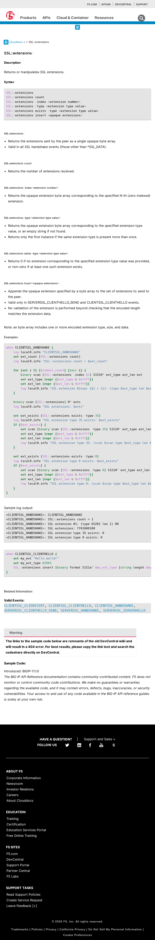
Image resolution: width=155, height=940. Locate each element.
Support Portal (17, 865)
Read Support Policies (23, 894)
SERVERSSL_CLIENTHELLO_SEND (30, 610)
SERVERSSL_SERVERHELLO (124, 610)
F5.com (92, 4)
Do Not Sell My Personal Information (115, 929)
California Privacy (72, 929)
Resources (104, 18)
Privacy (51, 929)
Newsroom (14, 784)
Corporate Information (23, 778)
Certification (16, 824)
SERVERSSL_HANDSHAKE (80, 610)
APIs (46, 18)
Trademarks (19, 929)
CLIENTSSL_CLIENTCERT (24, 606)
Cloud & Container (73, 18)
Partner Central (18, 871)
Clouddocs (16, 42)
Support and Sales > (99, 739)
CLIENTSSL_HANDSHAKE (114, 606)
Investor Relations (20, 789)
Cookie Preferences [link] (77, 935)
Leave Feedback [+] (21, 906)
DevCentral (15, 859)
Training (12, 819)
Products (28, 18)
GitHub (106, 4)
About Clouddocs (19, 800)
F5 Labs (12, 876)
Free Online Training (21, 836)
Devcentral (123, 4)
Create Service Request (24, 900)
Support (142, 4)
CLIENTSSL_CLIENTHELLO (70, 606)
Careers (12, 795)
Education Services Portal (26, 830)
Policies (37, 929)
